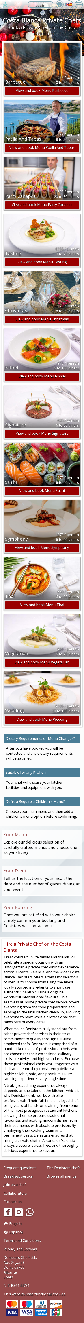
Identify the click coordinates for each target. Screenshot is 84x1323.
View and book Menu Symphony (42, 547)
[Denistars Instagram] (19, 1215)
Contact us (13, 1201)
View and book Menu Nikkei (42, 376)
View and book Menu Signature (42, 433)
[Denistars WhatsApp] (30, 1215)
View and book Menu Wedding (42, 719)
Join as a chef (15, 1184)
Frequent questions (20, 1167)
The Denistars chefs (63, 1167)
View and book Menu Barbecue (42, 90)
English (15, 1223)
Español (16, 1232)
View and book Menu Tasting (42, 261)
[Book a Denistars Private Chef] (5, 4)
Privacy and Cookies (20, 1249)
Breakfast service (18, 1176)
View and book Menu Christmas (42, 319)
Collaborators (15, 1193)
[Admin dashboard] (59, 4)
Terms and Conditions (22, 1240)
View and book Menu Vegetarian (42, 662)
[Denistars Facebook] (9, 1215)
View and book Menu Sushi (42, 490)
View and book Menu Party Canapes (42, 204)
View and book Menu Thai (42, 604)
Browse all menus (61, 1176)
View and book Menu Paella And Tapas (42, 147)
